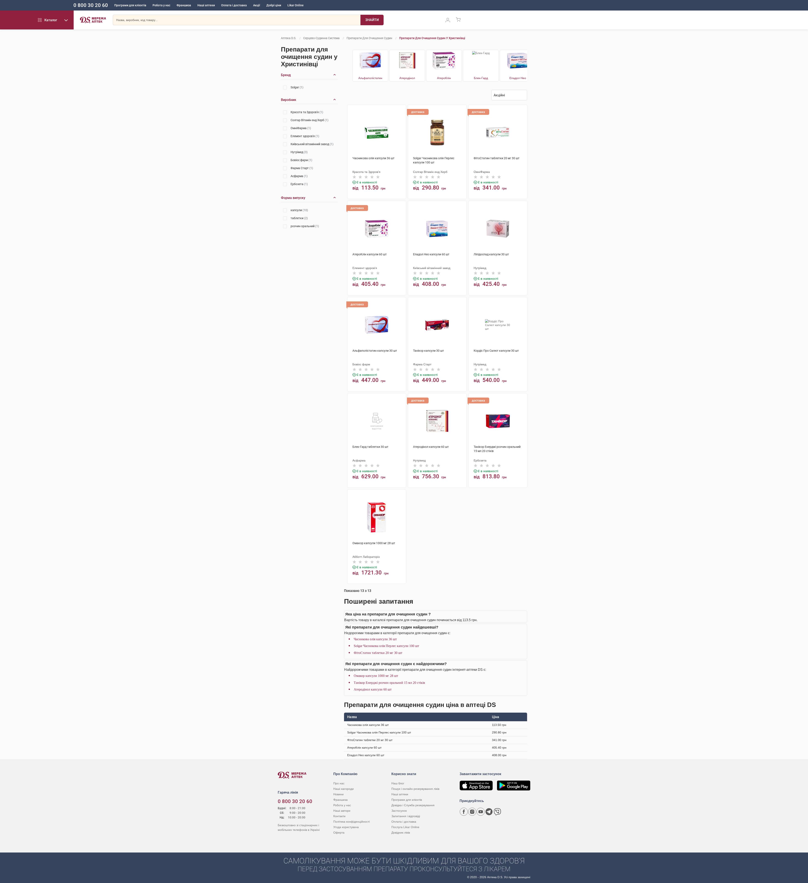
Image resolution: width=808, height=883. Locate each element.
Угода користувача (346, 827)
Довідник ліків (400, 832)
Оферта (338, 832)
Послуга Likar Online (405, 827)
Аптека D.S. (288, 38)
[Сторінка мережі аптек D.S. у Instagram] (472, 811)
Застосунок (399, 810)
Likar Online (295, 5)
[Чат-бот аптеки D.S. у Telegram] (489, 811)
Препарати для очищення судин (369, 38)
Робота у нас (161, 5)
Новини (338, 794)
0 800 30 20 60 (90, 5)
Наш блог (397, 783)
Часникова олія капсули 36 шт (375, 639)
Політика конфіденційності (351, 821)
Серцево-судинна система (321, 38)
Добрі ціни (273, 5)
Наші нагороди (343, 788)
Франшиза (184, 5)
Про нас (338, 783)
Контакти (339, 816)
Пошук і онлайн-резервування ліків (415, 788)
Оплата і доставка (234, 5)
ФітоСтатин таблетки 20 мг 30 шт (378, 653)
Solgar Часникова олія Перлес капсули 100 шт (386, 646)
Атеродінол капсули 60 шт (373, 689)
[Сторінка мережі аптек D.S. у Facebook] (464, 811)
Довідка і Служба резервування (413, 805)
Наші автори (341, 810)
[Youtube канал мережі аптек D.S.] (480, 811)
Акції (256, 5)
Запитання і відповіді (405, 816)
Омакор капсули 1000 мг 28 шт (376, 675)
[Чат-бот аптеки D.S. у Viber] (497, 811)
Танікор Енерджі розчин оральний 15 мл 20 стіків (389, 682)
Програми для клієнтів (130, 5)
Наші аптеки (206, 5)
